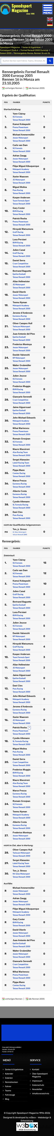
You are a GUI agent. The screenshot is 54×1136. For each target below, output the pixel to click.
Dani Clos (17, 512)
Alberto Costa (20, 491)
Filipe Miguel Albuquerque (26, 166)
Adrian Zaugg (19, 155)
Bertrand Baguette (22, 271)
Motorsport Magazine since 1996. (18, 1034)
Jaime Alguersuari (22, 407)
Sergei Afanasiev (21, 459)
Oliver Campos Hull (22, 323)
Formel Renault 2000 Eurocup (34, 50)
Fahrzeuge (10, 1095)
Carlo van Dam (20, 145)
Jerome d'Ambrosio (23, 313)
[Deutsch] (50, 24)
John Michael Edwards (24, 417)
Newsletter (37, 1089)
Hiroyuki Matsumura (23, 229)
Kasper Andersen (21, 197)
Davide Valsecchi (21, 355)
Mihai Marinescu (21, 428)
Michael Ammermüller (24, 134)
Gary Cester (19, 208)
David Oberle (19, 292)
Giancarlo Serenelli (22, 396)
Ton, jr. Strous (20, 529)
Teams (8, 1090)
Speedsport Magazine (10, 47)
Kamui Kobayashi (21, 124)
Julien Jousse (19, 375)
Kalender (9, 1074)
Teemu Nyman (20, 302)
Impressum (37, 1081)
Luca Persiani (19, 239)
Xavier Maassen (21, 176)
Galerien (9, 1078)
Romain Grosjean (21, 438)
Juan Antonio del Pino (24, 334)
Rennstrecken (11, 1082)
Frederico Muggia (21, 386)
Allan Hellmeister (21, 281)
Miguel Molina (20, 187)
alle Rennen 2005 (36, 88)
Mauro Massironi (21, 449)
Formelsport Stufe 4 (9, 50)
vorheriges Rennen (13, 88)
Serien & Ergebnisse (31, 47)
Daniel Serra (19, 260)
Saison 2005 (6, 53)
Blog (7, 1099)
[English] (50, 19)
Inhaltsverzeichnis (40, 1093)
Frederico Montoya (22, 344)
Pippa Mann (19, 470)
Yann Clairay (19, 113)
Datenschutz (38, 1085)
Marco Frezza (19, 480)
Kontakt (35, 1069)
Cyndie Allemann (21, 501)
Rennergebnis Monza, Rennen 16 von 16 (32, 53)
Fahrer (8, 1086)
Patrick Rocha (20, 218)
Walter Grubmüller (22, 365)
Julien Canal (19, 250)
